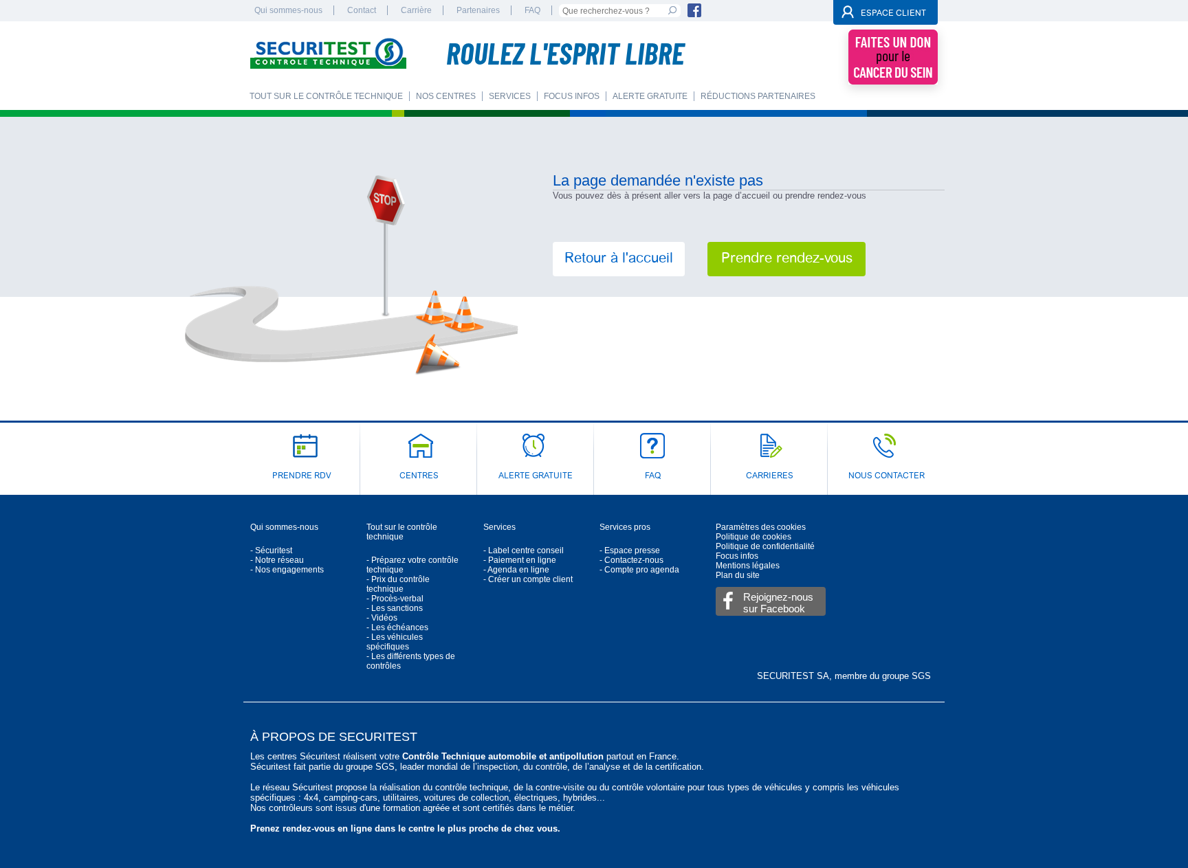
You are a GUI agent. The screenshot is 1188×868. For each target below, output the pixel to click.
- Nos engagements (287, 570)
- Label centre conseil (523, 550)
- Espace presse (630, 550)
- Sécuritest (271, 550)
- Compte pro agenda (639, 570)
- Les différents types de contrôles (410, 661)
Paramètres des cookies (761, 527)
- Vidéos (381, 618)
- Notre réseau (277, 560)
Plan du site (738, 575)
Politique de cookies (753, 537)
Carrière (416, 10)
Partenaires (478, 10)
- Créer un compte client (528, 579)
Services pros (625, 527)
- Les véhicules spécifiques (394, 642)
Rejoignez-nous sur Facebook (778, 602)
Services (499, 527)
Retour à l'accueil (618, 259)
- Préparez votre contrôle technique (412, 565)
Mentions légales (748, 565)
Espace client (893, 14)
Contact (361, 10)
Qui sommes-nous (288, 10)
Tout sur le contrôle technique (401, 532)
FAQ (532, 10)
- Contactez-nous (631, 560)
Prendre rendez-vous (786, 259)
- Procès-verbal (395, 598)
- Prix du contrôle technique (398, 584)
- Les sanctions (394, 608)
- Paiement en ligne (519, 560)
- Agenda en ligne (516, 570)
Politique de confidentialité (765, 546)
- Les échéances (397, 627)
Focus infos (737, 556)
